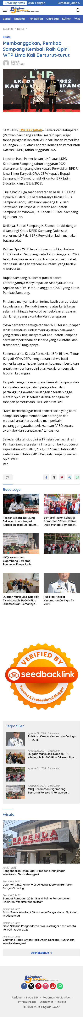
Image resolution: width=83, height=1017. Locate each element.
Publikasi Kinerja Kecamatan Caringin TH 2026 (59, 600)
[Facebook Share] (46, 477)
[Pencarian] (78, 10)
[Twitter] (31, 986)
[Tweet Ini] (54, 477)
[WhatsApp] (60, 986)
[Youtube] (53, 986)
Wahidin (15, 61)
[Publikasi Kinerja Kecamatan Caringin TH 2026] (62, 583)
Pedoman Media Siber (57, 997)
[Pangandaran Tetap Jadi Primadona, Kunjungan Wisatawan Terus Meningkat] (41, 842)
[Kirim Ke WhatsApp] (77, 477)
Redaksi (17, 997)
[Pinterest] (38, 986)
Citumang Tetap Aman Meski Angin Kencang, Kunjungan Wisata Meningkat (39, 941)
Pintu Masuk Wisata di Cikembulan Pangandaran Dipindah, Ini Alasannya (40, 913)
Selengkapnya (40, 952)
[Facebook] (24, 986)
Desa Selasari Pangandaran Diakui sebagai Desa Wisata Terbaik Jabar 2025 (39, 927)
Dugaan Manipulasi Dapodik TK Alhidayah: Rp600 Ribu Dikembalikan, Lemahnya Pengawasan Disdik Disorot (21, 600)
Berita (6, 37)
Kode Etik (32, 997)
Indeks (62, 1001)
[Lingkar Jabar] (24, 10)
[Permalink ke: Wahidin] (6, 63)
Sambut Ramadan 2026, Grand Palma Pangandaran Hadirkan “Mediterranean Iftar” (36, 900)
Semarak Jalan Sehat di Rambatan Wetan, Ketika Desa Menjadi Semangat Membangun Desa (60, 521)
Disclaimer (46, 1001)
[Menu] (5, 10)
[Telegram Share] (69, 477)
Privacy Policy (27, 1001)
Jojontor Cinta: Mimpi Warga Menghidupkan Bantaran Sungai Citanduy (38, 886)
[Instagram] (45, 986)
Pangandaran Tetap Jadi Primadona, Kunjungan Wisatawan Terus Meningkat (34, 872)
